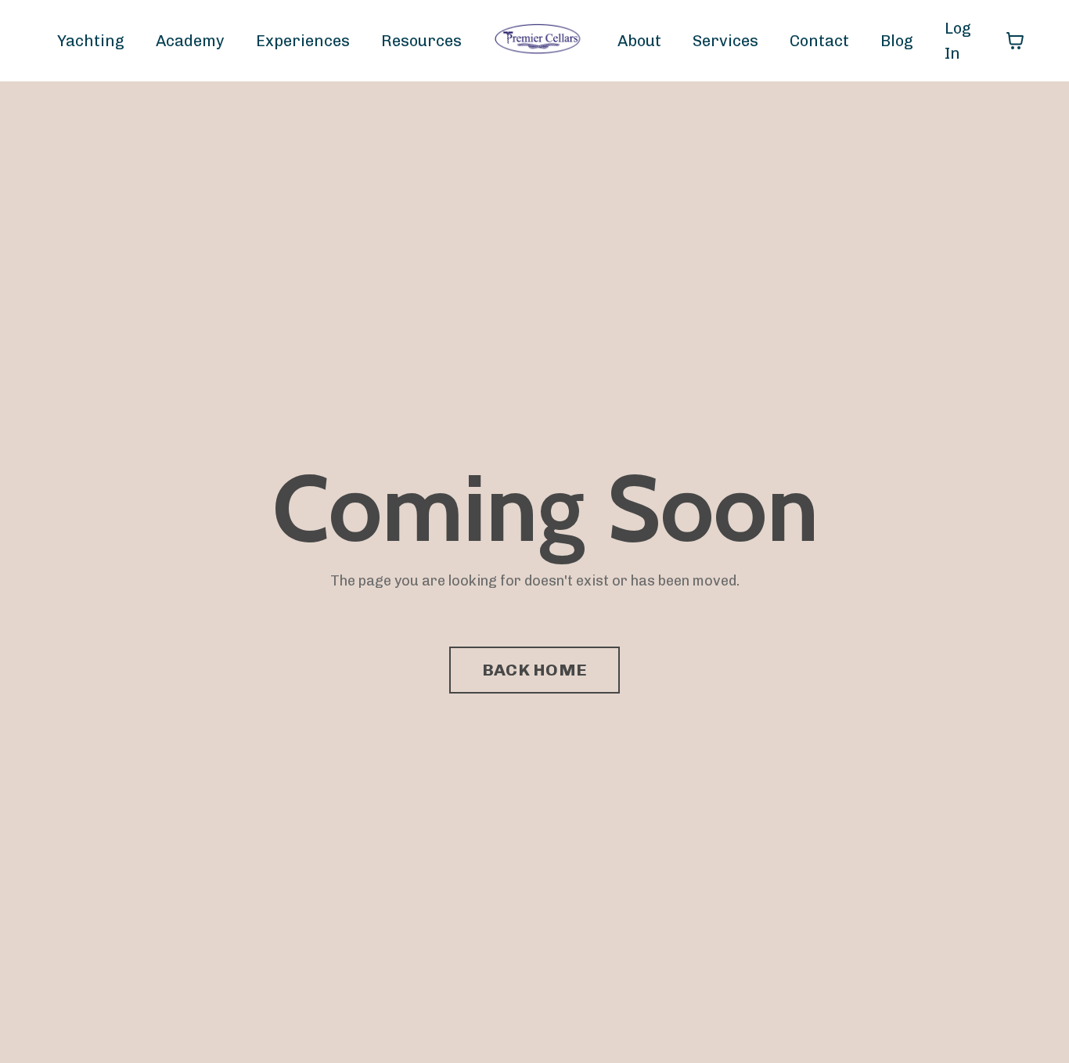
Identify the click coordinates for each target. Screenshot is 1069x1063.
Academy (190, 40)
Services (725, 40)
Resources (421, 40)
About (639, 40)
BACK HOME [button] (534, 669)
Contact (819, 40)
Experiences (303, 40)
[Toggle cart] (1015, 40)
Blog (896, 40)
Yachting (90, 40)
